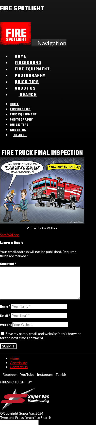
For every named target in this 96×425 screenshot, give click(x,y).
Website (6, 325)
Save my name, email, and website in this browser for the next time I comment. (40, 335)
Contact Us (19, 367)
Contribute (18, 363)
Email (5, 316)
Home (14, 358)
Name (5, 306)
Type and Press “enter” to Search (25, 417)
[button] (49, 43)
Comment (8, 264)
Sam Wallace (9, 235)
